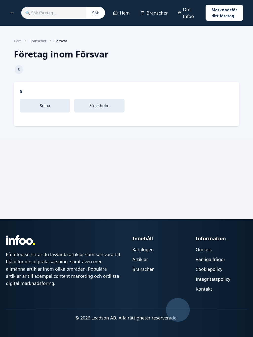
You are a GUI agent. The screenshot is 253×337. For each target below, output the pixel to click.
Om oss (204, 249)
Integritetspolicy (213, 279)
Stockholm (99, 105)
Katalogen (143, 249)
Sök (95, 13)
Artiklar (140, 259)
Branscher (157, 13)
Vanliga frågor (210, 259)
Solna (45, 105)
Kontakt (204, 289)
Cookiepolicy (209, 269)
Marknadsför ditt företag (224, 13)
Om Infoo (188, 12)
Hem (125, 13)
